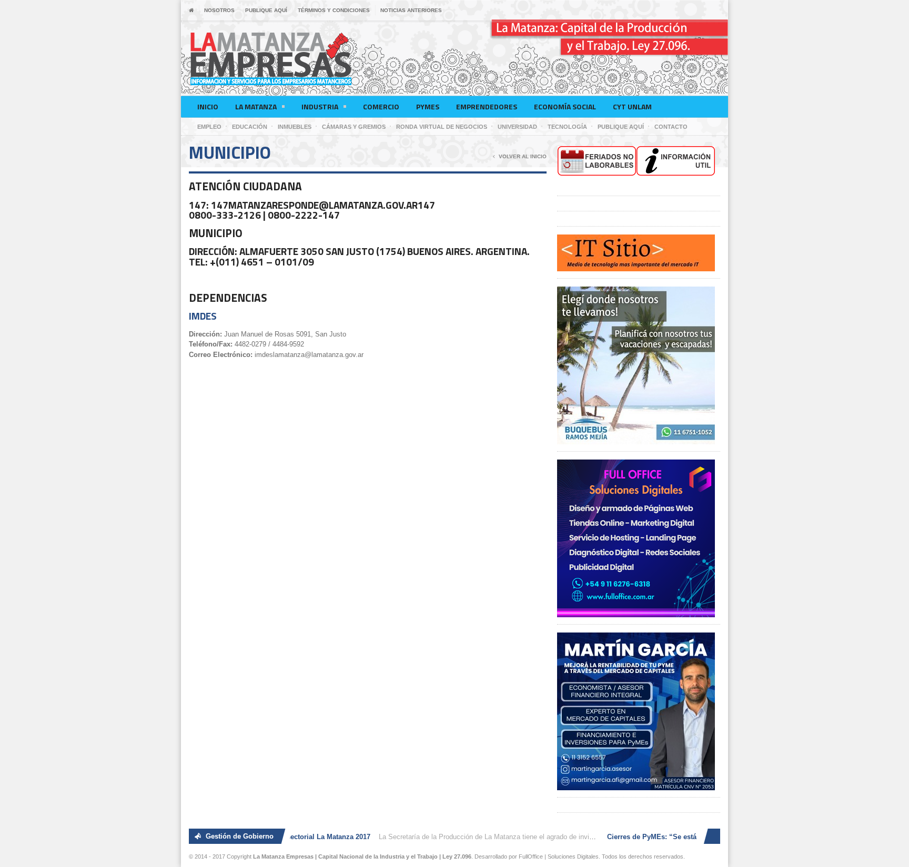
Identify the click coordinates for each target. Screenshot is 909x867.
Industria (319, 106)
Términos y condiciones (334, 10)
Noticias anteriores (411, 10)
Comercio (381, 106)
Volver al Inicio (523, 156)
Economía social (565, 106)
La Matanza (256, 106)
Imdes (203, 315)
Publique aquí (266, 10)
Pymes (427, 106)
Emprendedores (486, 106)
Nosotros (219, 10)
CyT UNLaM (632, 106)
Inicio (207, 106)
